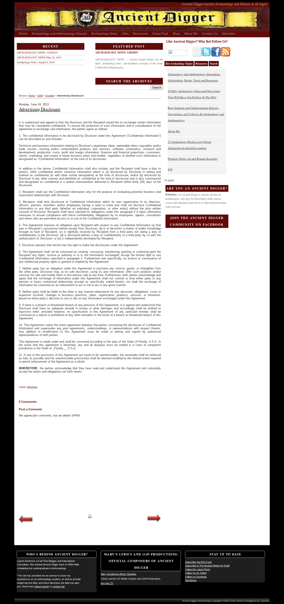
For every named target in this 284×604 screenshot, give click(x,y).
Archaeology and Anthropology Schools (59, 33)
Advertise (228, 33)
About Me (191, 33)
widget (170, 180)
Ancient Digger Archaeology (196, 601)
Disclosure (191, 580)
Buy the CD (107, 583)
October (49, 95)
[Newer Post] (25, 522)
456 (170, 169)
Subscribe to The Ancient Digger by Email (207, 565)
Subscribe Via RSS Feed (198, 562)
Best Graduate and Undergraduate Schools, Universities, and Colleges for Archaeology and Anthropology (196, 114)
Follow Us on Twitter (196, 573)
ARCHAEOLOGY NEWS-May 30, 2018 (39, 57)
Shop (176, 33)
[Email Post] (19, 381)
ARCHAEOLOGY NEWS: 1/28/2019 (37, 52)
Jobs (125, 33)
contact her (59, 586)
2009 (40, 95)
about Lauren (42, 586)
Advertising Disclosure (39, 109)
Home (23, 33)
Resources (140, 33)
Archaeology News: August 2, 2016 (36, 62)
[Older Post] (154, 521)
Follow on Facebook (196, 576)
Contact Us (210, 33)
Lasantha (265, 601)
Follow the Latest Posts (197, 569)
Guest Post (160, 33)
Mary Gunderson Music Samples (118, 574)
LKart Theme (237, 601)
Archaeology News (104, 33)
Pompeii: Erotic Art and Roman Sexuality (193, 159)
